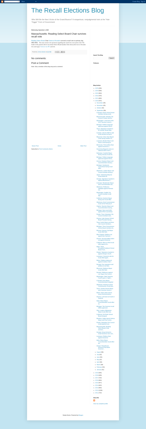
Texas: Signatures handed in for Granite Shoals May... (105, 129)
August (99, 352)
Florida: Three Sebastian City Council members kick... (105, 215)
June (98, 357)
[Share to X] (60, 52)
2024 (97, 90)
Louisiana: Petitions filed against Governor (104, 337)
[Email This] (56, 52)
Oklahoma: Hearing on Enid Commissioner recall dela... (105, 285)
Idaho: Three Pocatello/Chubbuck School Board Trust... (105, 248)
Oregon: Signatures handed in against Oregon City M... (105, 252)
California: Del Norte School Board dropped (105, 315)
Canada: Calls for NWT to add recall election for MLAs (105, 133)
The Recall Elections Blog (67, 10)
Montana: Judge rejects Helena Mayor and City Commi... (106, 319)
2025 (97, 88)
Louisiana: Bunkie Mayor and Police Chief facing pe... (105, 141)
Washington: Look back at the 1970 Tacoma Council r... (105, 121)
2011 (97, 393)
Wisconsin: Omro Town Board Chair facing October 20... (105, 137)
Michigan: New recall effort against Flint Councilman (105, 211)
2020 (97, 100)
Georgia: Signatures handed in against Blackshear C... (105, 179)
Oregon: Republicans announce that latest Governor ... (103, 347)
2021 (97, 98)
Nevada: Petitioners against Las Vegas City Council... (105, 273)
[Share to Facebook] (62, 52)
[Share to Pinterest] (64, 52)
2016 (97, 380)
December (100, 103)
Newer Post (35, 146)
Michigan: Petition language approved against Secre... (105, 125)
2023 (97, 93)
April (98, 362)
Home (59, 146)
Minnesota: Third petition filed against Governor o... (105, 145)
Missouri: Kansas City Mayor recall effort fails (105, 231)
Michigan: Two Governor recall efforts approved (105, 307)
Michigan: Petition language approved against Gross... (105, 157)
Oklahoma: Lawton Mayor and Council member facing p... (105, 171)
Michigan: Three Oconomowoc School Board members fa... (105, 227)
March (99, 364)
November (100, 105)
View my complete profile (100, 403)
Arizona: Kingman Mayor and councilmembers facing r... (105, 161)
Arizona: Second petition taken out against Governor (105, 239)
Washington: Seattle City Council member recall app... (104, 194)
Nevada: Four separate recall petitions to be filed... (105, 265)
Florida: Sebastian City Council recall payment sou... (105, 323)
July (98, 354)
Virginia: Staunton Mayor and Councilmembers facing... (105, 206)
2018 (97, 375)
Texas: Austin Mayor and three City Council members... (105, 223)
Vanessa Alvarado (54, 40)
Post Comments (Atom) (46, 149)
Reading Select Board (38, 40)
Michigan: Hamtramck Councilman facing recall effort (105, 166)
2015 (97, 382)
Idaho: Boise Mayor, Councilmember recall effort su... (105, 302)
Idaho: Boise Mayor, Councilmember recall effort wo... (105, 341)
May (98, 359)
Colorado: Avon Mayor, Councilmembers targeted (105, 281)
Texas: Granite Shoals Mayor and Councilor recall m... (105, 289)
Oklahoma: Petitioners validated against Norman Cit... (105, 188)
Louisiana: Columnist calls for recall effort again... (105, 257)
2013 (97, 388)
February (99, 367)
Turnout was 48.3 (45, 46)
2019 (97, 373)
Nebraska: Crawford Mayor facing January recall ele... (105, 153)
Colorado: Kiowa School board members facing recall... (105, 113)
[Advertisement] (59, 129)
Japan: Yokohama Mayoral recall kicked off (104, 175)
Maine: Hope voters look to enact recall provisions (104, 293)
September (100, 110)
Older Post (83, 146)
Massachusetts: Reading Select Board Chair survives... (104, 328)
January (99, 369)
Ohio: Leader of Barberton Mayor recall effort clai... (104, 311)
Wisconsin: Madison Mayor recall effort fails (104, 269)
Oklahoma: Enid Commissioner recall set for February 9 (106, 202)
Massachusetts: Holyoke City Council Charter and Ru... (105, 117)
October (99, 108)
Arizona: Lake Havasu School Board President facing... (105, 219)
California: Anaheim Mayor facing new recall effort (104, 198)
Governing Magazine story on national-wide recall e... (105, 149)
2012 (97, 390)
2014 (97, 385)
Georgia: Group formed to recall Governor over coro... (105, 332)
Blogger (81, 415)
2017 (97, 378)
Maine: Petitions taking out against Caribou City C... (104, 261)
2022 (97, 95)
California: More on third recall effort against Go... (105, 243)
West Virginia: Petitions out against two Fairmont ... (104, 235)
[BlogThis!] (58, 52)
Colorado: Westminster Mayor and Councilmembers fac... (105, 183)
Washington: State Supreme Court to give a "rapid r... (105, 277)
